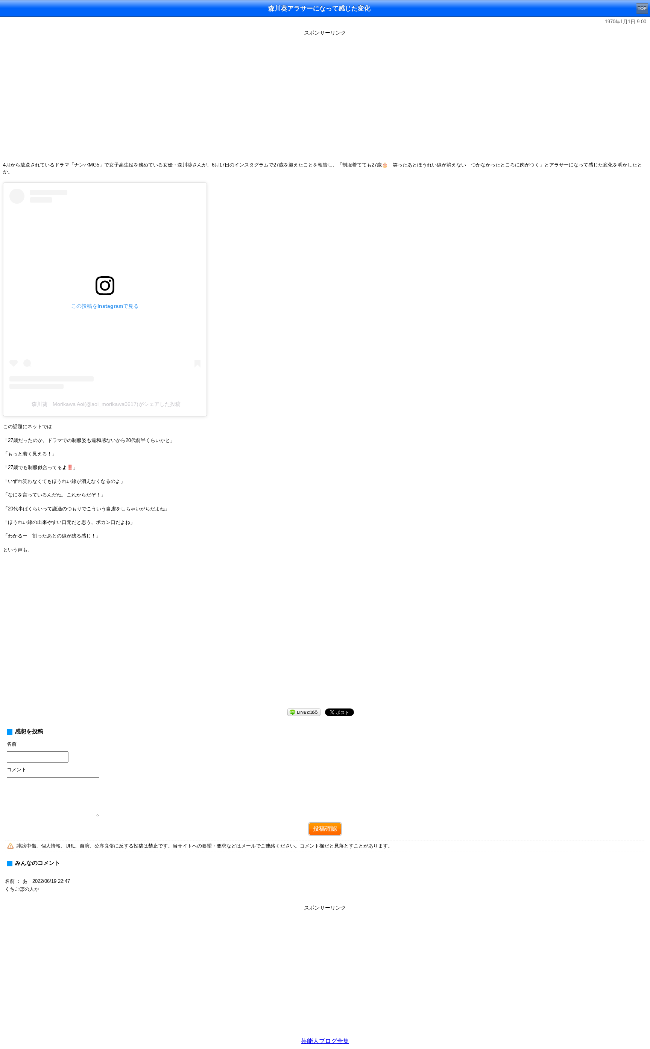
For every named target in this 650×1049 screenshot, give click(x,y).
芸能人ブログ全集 (325, 1041)
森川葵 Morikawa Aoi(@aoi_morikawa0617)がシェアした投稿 (106, 404)
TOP (642, 8)
